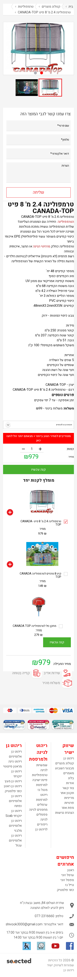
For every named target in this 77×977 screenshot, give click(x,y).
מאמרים (68, 773)
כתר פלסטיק (65, 889)
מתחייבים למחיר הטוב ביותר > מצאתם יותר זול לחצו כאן (38, 438)
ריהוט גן (68, 758)
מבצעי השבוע (64, 768)
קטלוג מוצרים (64, 763)
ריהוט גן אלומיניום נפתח (15, 801)
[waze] (41, 946)
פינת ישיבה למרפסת (39, 782)
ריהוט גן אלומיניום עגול (15, 840)
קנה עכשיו (38, 469)
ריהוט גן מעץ (13, 781)
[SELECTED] (19, 960)
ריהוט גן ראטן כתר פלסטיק (13, 789)
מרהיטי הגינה (41, 246)
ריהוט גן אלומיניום (15, 754)
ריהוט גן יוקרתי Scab (14, 813)
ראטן (70, 870)
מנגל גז (42, 789)
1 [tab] (42, 73)
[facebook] (70, 946)
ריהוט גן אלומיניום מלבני (15, 825)
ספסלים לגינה (41, 817)
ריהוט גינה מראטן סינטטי (12, 764)
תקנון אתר (67, 792)
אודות (70, 783)
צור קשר (68, 788)
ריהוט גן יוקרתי (16, 774)
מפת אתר (68, 807)
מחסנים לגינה (38, 809)
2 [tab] (35, 73)
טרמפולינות (39, 775)
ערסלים (42, 804)
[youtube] (55, 946)
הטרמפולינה (66, 221)
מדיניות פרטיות (69, 800)
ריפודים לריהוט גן (41, 827)
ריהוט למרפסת (41, 797)
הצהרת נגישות (64, 812)
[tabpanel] (38, 48)
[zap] (27, 946)
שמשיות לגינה (41, 768)
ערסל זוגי (67, 875)
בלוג (71, 778)
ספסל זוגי (67, 880)
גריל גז (69, 885)
